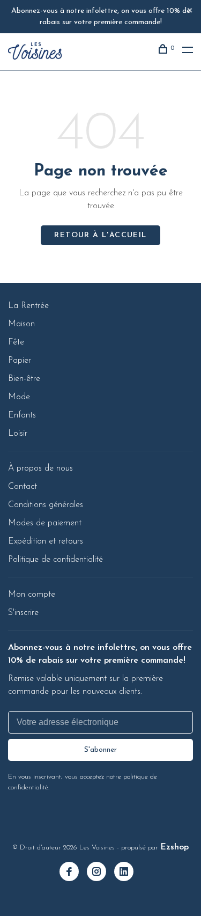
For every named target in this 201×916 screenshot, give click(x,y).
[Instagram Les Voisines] (100, 873)
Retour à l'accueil (100, 235)
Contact (22, 486)
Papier (19, 360)
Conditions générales (45, 505)
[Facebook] (73, 873)
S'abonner (100, 750)
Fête (16, 342)
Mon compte (31, 594)
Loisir (17, 433)
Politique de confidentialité (55, 559)
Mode (19, 397)
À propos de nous (40, 468)
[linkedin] (128, 873)
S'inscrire (23, 613)
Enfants (22, 415)
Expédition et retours (45, 541)
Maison (21, 324)
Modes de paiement (44, 523)
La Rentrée (28, 306)
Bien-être (24, 379)
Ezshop (174, 847)
